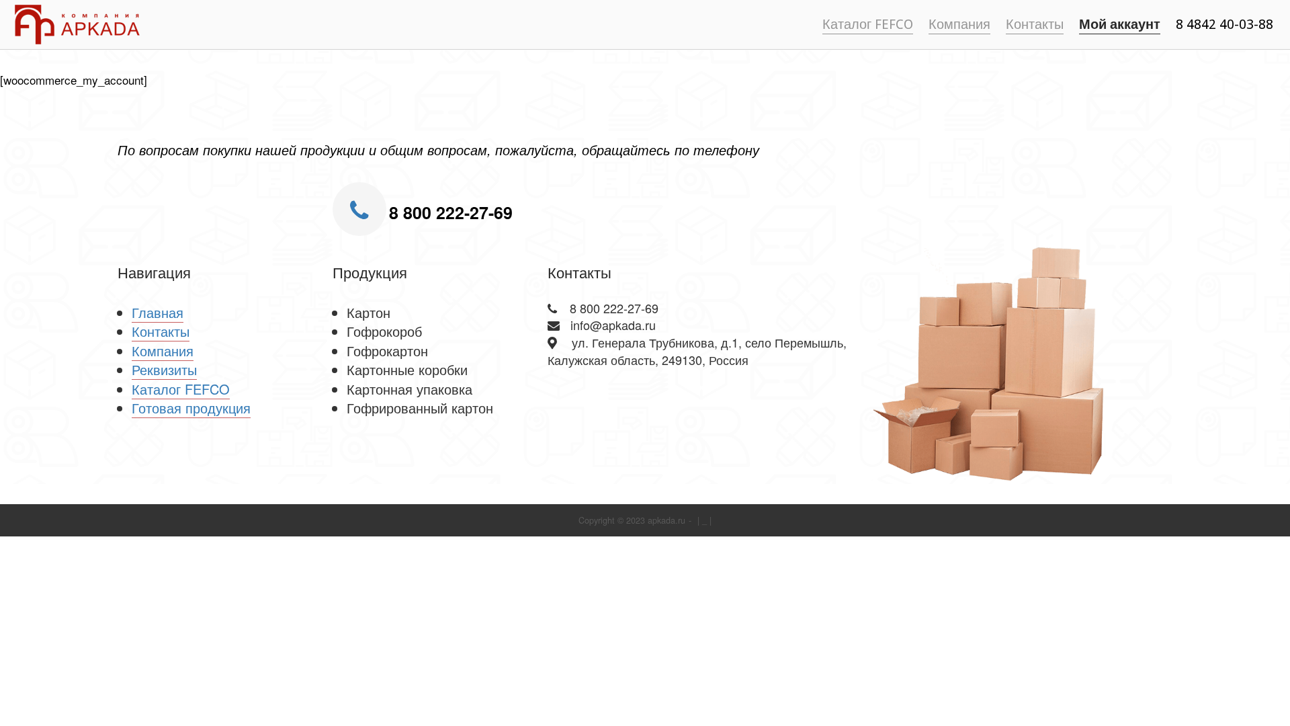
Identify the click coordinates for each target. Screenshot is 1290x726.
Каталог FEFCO (867, 24)
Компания (959, 24)
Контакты (1035, 24)
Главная (157, 312)
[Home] (77, 23)
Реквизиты (164, 369)
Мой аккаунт (1119, 24)
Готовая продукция (191, 407)
